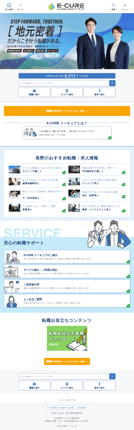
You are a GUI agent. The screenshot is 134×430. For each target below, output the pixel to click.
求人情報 (9, 9)
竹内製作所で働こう (93, 171)
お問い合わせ (57, 413)
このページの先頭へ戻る (67, 400)
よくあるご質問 (33, 299)
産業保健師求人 (31, 183)
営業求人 (27, 209)
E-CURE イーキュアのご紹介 (41, 255)
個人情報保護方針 (74, 413)
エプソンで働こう (32, 171)
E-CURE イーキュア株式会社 (67, 417)
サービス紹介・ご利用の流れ (41, 270)
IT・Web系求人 (31, 197)
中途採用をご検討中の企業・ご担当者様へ (68, 407)
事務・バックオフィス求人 (96, 209)
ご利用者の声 (31, 284)
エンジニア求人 (90, 183)
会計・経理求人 (90, 195)
